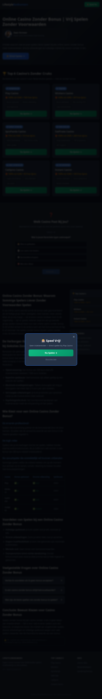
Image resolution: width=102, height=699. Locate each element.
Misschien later (51, 359)
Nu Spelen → (51, 352)
